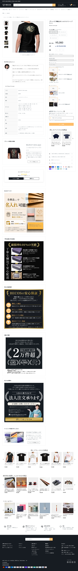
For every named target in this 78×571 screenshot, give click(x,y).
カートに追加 (61, 124)
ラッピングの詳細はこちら (34, 442)
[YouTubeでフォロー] (75, 562)
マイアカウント (61, 5)
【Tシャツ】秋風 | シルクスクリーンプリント (68, 464)
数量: (50, 50)
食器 (9, 9)
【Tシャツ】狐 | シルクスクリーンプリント (21, 464)
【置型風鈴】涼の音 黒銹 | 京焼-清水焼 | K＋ (10, 515)
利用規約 (47, 551)
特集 (3, 13)
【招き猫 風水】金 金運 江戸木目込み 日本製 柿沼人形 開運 (21, 490)
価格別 (69, 9)
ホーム (5, 17)
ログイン (20, 545)
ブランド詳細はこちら (34, 161)
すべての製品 (9, 17)
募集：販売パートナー (66, 550)
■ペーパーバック (52, 96)
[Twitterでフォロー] (70, 562)
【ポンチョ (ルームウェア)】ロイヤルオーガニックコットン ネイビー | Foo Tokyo (56, 143)
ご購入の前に (34, 551)
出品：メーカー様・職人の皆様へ (68, 545)
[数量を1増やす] (63, 50)
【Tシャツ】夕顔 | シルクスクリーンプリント (10, 464)
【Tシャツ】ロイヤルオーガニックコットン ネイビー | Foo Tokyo (66, 143)
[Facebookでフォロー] (68, 562)
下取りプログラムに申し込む (57, 117)
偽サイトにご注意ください (7, 547)
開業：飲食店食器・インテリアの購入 (68, 548)
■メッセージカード (52, 85)
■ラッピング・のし (52, 62)
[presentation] (50, 138)
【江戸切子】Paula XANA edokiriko (68, 515)
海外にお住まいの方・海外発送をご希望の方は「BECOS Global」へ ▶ (14, 560)
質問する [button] (32, 178)
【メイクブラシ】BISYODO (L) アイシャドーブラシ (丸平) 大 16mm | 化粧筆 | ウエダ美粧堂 (56, 515)
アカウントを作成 (22, 547)
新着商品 (52, 9)
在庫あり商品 (5, 9)
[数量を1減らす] (56, 50)
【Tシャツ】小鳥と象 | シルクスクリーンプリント (56, 464)
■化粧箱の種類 (52, 58)
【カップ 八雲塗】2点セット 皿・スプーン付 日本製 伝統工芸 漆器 (33, 490)
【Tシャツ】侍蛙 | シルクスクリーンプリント (33, 464)
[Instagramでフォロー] (72, 562)
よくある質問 (34, 552)
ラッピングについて (35, 549)
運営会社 (47, 545)
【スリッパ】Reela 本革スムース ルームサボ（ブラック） (56, 490)
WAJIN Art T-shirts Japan (53, 25)
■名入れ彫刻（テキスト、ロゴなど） (56, 54)
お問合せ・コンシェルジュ (7, 545)
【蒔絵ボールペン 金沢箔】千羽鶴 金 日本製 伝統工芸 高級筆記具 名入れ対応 (10, 490)
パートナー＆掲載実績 (49, 552)
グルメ (46, 9)
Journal (8, 13)
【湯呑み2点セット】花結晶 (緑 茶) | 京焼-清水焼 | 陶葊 (33, 515)
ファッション (32, 9)
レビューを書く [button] (16, 178)
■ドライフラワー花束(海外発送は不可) (56, 67)
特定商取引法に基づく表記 (50, 547)
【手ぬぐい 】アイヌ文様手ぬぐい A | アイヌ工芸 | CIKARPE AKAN (21, 515)
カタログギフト (40, 9)
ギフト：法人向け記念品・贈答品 (68, 554)
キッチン (14, 9)
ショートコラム (35, 554)
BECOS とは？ (34, 547)
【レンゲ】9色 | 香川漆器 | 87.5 (68, 489)
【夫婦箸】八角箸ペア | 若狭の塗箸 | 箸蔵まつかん (44, 490)
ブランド (56, 9)
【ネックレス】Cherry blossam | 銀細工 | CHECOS (44, 515)
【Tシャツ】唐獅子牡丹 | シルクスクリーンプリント (45, 464)
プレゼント (63, 9)
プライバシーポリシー (49, 549)
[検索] (54, 5)
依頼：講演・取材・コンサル (67, 552)
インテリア (21, 9)
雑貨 (26, 9)
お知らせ (33, 545)
